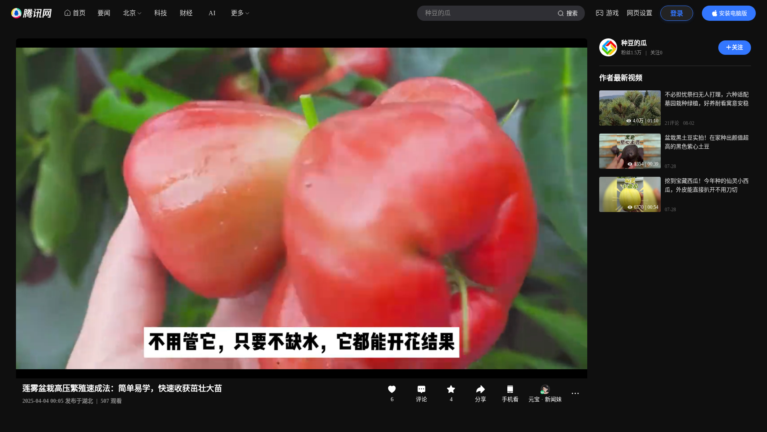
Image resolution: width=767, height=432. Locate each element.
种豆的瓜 (634, 43)
